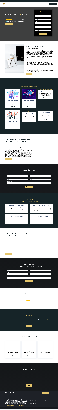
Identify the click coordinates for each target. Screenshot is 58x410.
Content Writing (29, 113)
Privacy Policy (45, 398)
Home (27, 4)
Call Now (12, 354)
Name (7, 174)
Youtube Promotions (45, 112)
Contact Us (45, 4)
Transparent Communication (41, 216)
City (36, 25)
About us (30, 4)
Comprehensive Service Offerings (41, 205)
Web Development (13, 100)
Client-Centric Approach (16, 216)
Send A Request (43, 33)
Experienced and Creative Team (17, 205)
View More (29, 325)
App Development (29, 100)
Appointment (45, 392)
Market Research (45, 91)
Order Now (13, 106)
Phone (36, 21)
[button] (8, 301)
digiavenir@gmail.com (10, 0)
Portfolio (41, 4)
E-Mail (36, 17)
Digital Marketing (12, 121)
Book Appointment (45, 354)
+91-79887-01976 (50, 0)
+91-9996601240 (21, 404)
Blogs (37, 4)
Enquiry (53, 4)
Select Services (9, 181)
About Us (31, 398)
